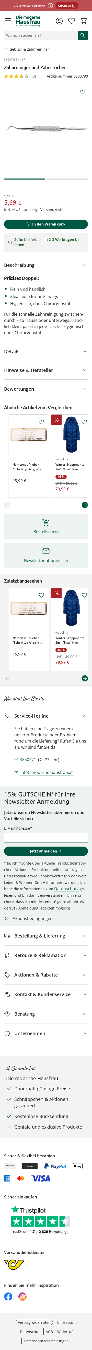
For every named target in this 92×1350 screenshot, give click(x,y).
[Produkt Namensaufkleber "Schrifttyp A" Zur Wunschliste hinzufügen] (41, 422)
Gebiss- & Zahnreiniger (29, 49)
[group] (46, 128)
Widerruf (65, 1331)
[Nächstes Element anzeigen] (85, 505)
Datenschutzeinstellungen (46, 1340)
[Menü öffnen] (8, 21)
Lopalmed (14, 59)
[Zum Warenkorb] (84, 21)
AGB (49, 1331)
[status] (40, 35)
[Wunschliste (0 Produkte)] (71, 21)
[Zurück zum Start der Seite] (87, 1314)
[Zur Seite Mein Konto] (59, 21)
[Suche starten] (83, 35)
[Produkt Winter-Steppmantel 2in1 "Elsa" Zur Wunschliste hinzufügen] (84, 422)
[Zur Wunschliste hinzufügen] (82, 92)
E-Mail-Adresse (17, 828)
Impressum (67, 1322)
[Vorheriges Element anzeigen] (7, 505)
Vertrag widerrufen (34, 1322)
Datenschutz (66, 889)
